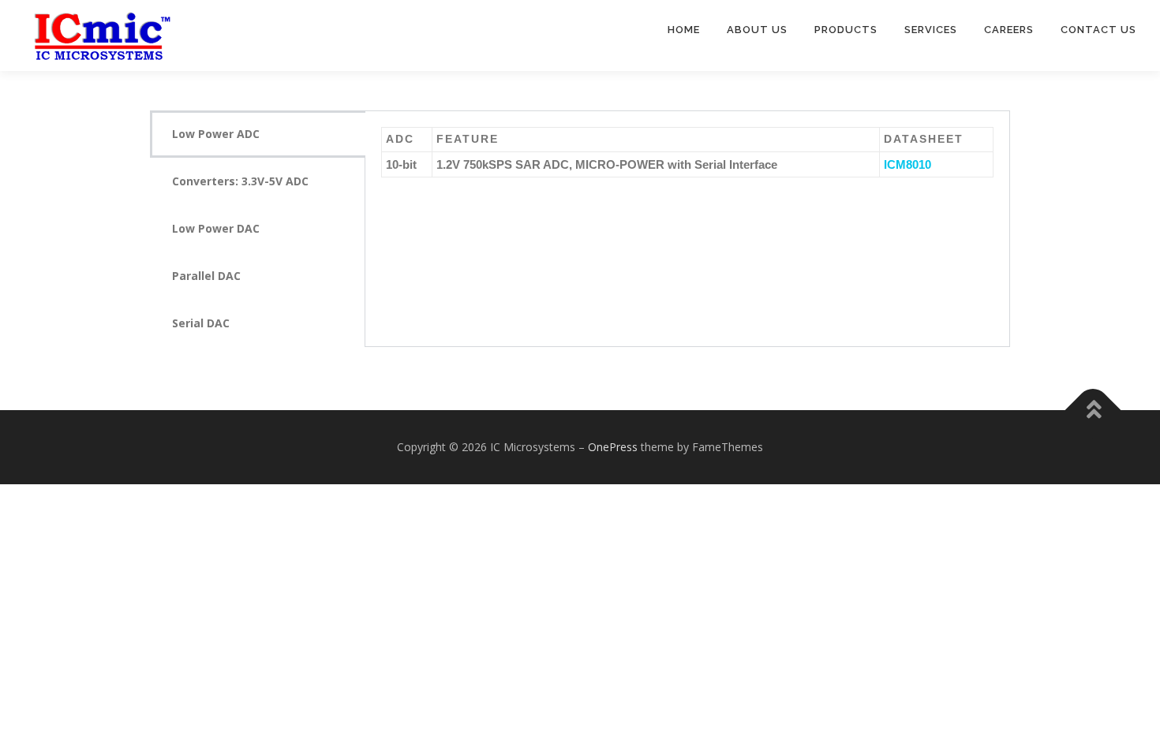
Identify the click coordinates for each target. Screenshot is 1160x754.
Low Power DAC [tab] (216, 228)
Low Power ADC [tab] (216, 133)
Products (845, 29)
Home (684, 29)
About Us (757, 29)
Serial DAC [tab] (201, 322)
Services (930, 29)
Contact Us (1098, 29)
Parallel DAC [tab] (206, 275)
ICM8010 (907, 164)
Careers (1009, 29)
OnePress (613, 446)
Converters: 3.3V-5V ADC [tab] (240, 181)
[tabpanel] (687, 160)
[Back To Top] (1093, 411)
